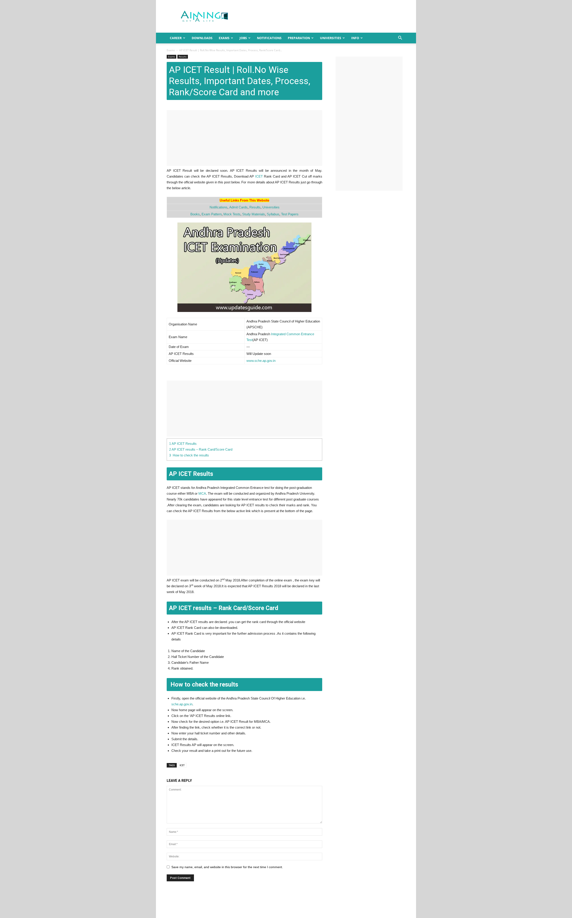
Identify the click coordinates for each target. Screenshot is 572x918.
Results (183, 56)
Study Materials (253, 214)
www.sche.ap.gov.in (260, 361)
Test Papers (290, 214)
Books (195, 214)
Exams (224, 38)
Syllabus (273, 214)
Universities (330, 38)
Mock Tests (231, 214)
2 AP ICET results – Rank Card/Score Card (200, 449)
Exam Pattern (212, 214)
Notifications (269, 38)
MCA (202, 493)
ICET (259, 176)
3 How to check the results (189, 455)
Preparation (299, 38)
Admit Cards (238, 207)
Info (355, 38)
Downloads (202, 38)
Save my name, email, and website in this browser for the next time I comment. (227, 867)
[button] (400, 38)
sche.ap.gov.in (181, 704)
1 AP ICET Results (183, 443)
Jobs (243, 38)
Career (176, 38)
